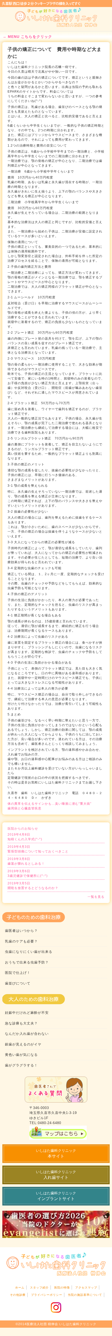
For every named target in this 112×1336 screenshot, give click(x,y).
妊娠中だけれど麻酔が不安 (27, 1013)
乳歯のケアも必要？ (21, 941)
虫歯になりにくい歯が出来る (28, 952)
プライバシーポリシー (46, 1294)
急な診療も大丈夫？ (21, 1023)
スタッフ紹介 (39, 1287)
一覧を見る (96, 897)
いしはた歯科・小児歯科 (56, 17)
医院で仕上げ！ (17, 973)
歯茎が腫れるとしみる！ (26, 861)
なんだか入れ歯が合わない (27, 1034)
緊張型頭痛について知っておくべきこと (38, 849)
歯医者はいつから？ (21, 931)
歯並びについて (17, 983)
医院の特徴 (62, 1287)
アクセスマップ (86, 1287)
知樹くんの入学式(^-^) (25, 837)
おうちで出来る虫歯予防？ (27, 962)
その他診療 (18, 1294)
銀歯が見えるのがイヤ (23, 1044)
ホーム (19, 1287)
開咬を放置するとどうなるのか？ (33, 886)
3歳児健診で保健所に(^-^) (28, 873)
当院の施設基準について (85, 1294)
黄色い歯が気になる (21, 1055)
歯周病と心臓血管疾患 (24, 808)
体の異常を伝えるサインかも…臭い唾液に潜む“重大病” (49, 803)
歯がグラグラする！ (21, 1065)
